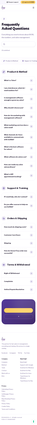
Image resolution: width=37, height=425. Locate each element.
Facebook (4, 353)
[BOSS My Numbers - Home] (3, 8)
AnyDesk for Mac (25, 370)
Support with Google (26, 365)
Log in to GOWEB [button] (29, 2)
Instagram (12, 353)
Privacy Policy (6, 403)
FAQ (3, 376)
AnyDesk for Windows (27, 367)
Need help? (23, 362)
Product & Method (12, 61)
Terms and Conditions (8, 409)
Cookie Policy (6, 406)
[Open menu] (33, 8)
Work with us (6, 373)
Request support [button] (13, 2)
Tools (3, 367)
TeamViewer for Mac (26, 381)
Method (4, 365)
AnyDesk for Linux (25, 373)
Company (4, 362)
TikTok (20, 353)
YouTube (27, 353)
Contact (4, 370)
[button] (18, 310)
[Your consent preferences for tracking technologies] (33, 421)
